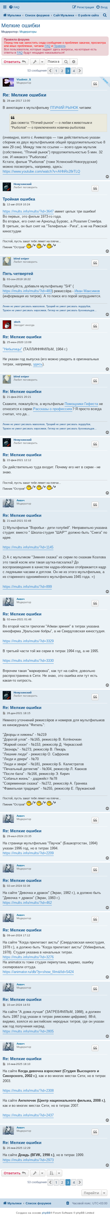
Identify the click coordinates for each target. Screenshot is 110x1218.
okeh (17, 321)
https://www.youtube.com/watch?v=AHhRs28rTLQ (41, 171)
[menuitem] (14, 7)
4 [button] (74, 70)
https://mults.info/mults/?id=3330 (28, 661)
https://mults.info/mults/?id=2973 (28, 1160)
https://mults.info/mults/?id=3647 (28, 211)
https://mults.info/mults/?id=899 (27, 587)
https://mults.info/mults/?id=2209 (28, 853)
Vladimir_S (24, 79)
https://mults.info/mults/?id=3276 (28, 957)
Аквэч (21, 500)
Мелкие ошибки (20, 25)
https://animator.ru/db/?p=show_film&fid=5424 (38, 972)
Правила (59, 45)
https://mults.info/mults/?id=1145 (28, 547)
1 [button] (56, 70)
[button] (50, 71)
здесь (37, 364)
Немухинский (23, 184)
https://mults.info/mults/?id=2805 (28, 1031)
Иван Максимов (87, 291)
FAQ (47, 45)
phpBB (46, 1212)
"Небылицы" (12, 349)
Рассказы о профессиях (52, 409)
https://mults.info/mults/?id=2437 (28, 1115)
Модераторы (28, 31)
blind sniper (21, 258)
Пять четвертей (18, 273)
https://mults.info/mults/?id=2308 (28, 1091)
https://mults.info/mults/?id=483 (27, 291)
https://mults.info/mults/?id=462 (27, 903)
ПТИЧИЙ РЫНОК (64, 108)
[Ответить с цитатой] (95, 84)
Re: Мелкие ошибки (24, 95)
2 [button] (62, 70)
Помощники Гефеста (81, 404)
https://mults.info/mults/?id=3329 (28, 641)
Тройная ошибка (19, 199)
